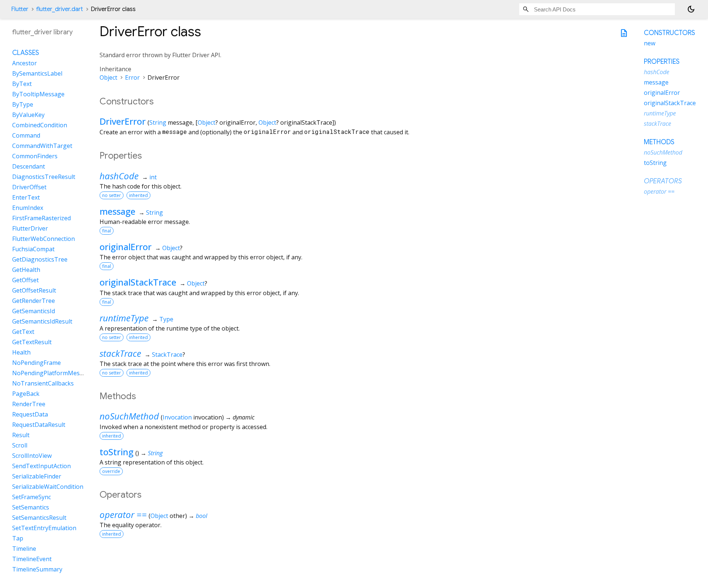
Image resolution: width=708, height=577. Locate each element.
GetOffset (25, 280)
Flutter (19, 9)
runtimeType (124, 318)
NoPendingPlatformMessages (54, 373)
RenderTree (28, 404)
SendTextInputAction (41, 466)
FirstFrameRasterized (41, 218)
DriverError (123, 121)
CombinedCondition (39, 125)
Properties (662, 62)
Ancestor (24, 63)
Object (108, 77)
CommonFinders (35, 156)
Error (132, 77)
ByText (22, 84)
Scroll (19, 445)
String (157, 122)
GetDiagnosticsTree (39, 259)
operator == (123, 514)
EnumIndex (27, 208)
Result (21, 435)
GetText (23, 332)
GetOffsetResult (34, 290)
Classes (25, 53)
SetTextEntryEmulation (44, 528)
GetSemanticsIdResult (42, 321)
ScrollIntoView (32, 456)
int (153, 177)
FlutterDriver (30, 228)
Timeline (24, 549)
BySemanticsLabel (37, 73)
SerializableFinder (36, 476)
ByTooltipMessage (38, 94)
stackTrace (120, 353)
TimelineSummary (37, 569)
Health (21, 352)
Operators (663, 181)
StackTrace (167, 354)
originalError (126, 247)
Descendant (28, 166)
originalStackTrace (138, 282)
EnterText (26, 197)
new (649, 43)
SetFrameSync (31, 497)
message (117, 211)
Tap (17, 538)
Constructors (669, 33)
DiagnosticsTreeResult (43, 177)
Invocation (177, 417)
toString (116, 452)
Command (26, 135)
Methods (659, 142)
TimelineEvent (32, 559)
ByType (22, 104)
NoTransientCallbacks (43, 383)
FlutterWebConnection (43, 239)
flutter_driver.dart (59, 9)
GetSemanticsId (33, 311)
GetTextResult (32, 342)
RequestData (30, 414)
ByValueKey (28, 115)
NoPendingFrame (36, 363)
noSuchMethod (129, 416)
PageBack (25, 394)
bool (201, 516)
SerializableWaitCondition (47, 487)
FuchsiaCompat (33, 249)
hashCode (119, 176)
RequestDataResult (38, 425)
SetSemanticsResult (39, 518)
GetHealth (26, 270)
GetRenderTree (33, 301)
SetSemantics (30, 507)
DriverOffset (29, 187)
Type (166, 319)
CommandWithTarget (42, 146)
